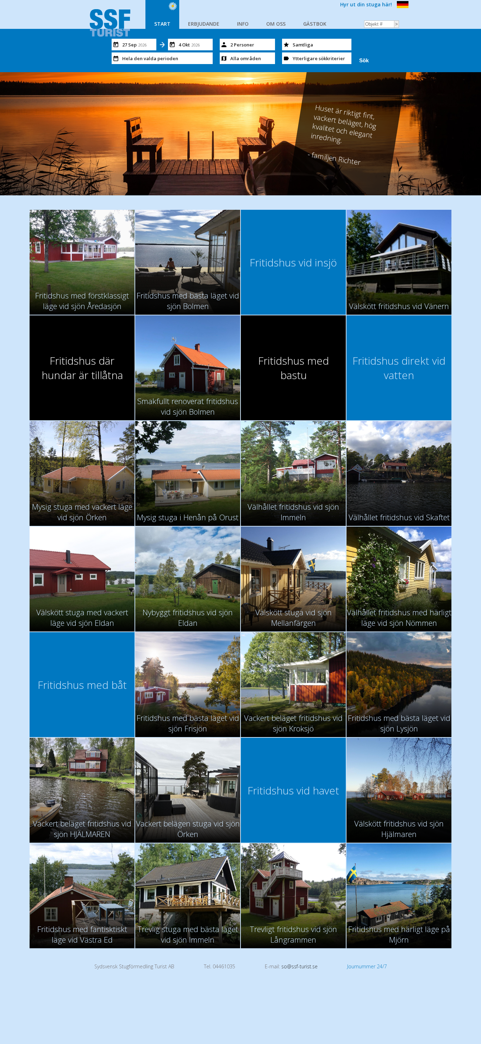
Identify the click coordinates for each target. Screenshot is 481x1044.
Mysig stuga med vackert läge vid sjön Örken (82, 511)
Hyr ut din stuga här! (366, 4)
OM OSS (276, 23)
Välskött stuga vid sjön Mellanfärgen (293, 617)
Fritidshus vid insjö (293, 262)
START (162, 23)
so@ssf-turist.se (299, 966)
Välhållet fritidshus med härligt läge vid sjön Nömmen (399, 617)
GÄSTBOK (314, 23)
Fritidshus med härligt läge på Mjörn (399, 934)
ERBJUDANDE (203, 23)
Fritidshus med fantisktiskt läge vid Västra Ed (82, 934)
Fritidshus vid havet (293, 790)
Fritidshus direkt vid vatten (398, 367)
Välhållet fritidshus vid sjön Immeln (293, 511)
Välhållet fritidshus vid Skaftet (399, 517)
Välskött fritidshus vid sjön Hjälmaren (399, 828)
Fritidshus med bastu (293, 367)
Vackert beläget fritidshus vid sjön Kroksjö (293, 723)
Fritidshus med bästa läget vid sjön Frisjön (188, 723)
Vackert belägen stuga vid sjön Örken (188, 828)
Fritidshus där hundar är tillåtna (82, 367)
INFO (243, 23)
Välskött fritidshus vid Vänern (399, 306)
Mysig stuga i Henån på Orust (187, 517)
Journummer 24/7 (367, 966)
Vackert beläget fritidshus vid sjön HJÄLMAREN (82, 828)
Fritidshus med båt (82, 685)
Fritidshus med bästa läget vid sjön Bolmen (188, 300)
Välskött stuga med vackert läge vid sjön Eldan (82, 617)
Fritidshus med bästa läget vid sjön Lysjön (399, 723)
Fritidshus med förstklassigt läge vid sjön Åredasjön (82, 300)
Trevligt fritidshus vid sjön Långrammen (293, 934)
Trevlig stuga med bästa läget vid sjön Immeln (187, 934)
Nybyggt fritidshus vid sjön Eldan (188, 617)
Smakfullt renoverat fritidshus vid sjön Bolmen (187, 406)
